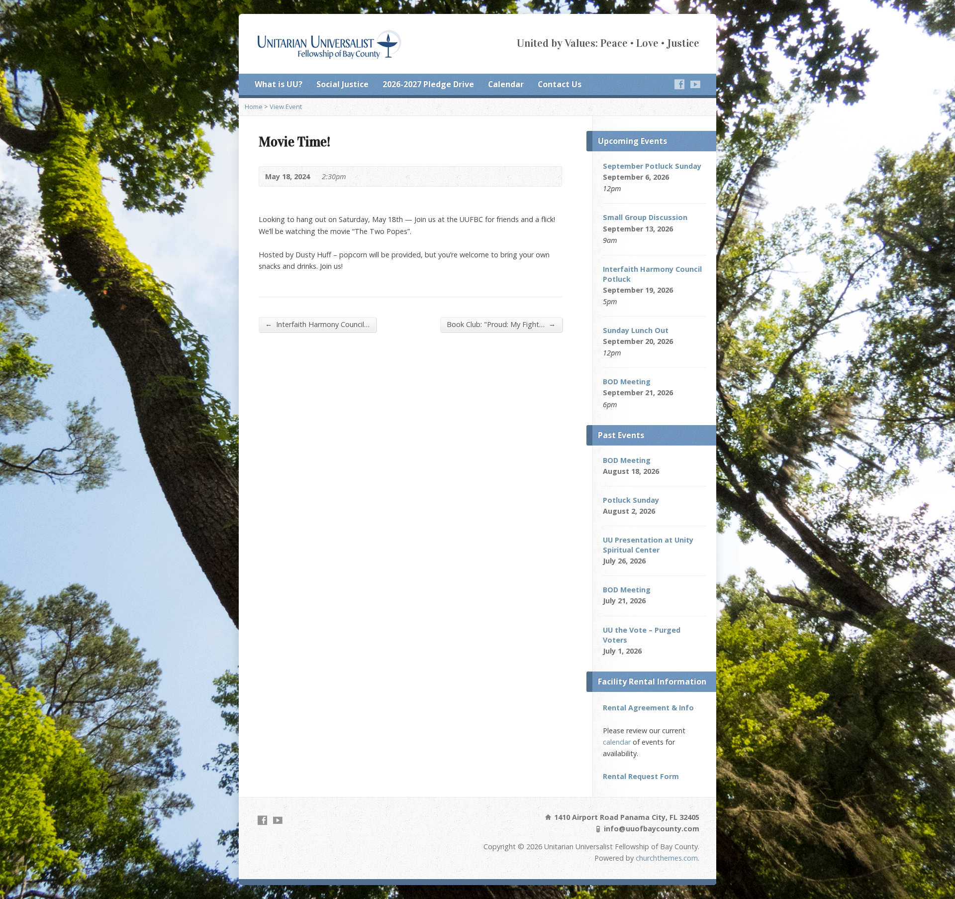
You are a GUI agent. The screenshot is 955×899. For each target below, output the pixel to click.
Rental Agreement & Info (648, 707)
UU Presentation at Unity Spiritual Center (648, 545)
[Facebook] (679, 84)
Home (254, 106)
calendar (617, 742)
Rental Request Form (641, 776)
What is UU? (278, 84)
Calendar (506, 84)
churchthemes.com (667, 858)
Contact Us (559, 84)
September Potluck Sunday (652, 166)
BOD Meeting (627, 381)
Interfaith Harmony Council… (317, 324)
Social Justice (342, 84)
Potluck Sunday (631, 500)
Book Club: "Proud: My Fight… (501, 324)
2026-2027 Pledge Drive (428, 84)
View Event (286, 106)
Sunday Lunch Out (635, 330)
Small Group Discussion (645, 217)
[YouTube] (695, 84)
